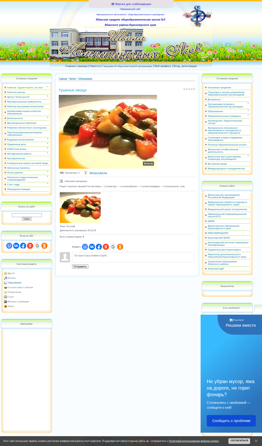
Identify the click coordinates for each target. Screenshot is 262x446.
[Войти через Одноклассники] (44, 246)
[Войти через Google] (37, 245)
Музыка (12, 278)
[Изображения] (80, 207)
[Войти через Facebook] (23, 246)
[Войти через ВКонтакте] (16, 246)
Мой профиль (162, 66)
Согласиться (239, 440)
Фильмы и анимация (18, 301)
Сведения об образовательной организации (127, 66)
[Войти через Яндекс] (30, 246)
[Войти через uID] (9, 246)
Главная (63, 78)
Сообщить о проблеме (231, 421)
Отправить (80, 266)
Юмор (11, 306)
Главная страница (76, 66)
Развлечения (14, 292)
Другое (11, 273)
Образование (14, 282)
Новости (95, 66)
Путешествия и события (20, 287)
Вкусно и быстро (98, 173)
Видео (73, 78)
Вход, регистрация (185, 66)
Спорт (11, 297)
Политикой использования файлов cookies (194, 441)
